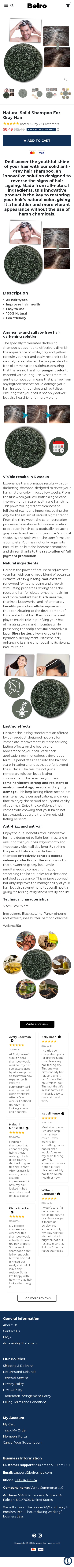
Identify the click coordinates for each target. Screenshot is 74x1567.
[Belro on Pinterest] (34, 1535)
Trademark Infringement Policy (27, 1396)
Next (67, 50)
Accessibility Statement (20, 1343)
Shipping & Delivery (18, 1366)
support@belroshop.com (32, 1472)
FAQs (7, 1337)
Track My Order (15, 1430)
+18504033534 (26, 1480)
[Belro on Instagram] (40, 1535)
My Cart (9, 1424)
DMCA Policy (12, 1390)
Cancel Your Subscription (22, 1442)
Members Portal (15, 1436)
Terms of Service (15, 1378)
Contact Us (11, 1331)
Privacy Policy (13, 1384)
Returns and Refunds (19, 1372)
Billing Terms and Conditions (24, 1402)
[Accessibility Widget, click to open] (68, 1561)
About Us (10, 1325)
